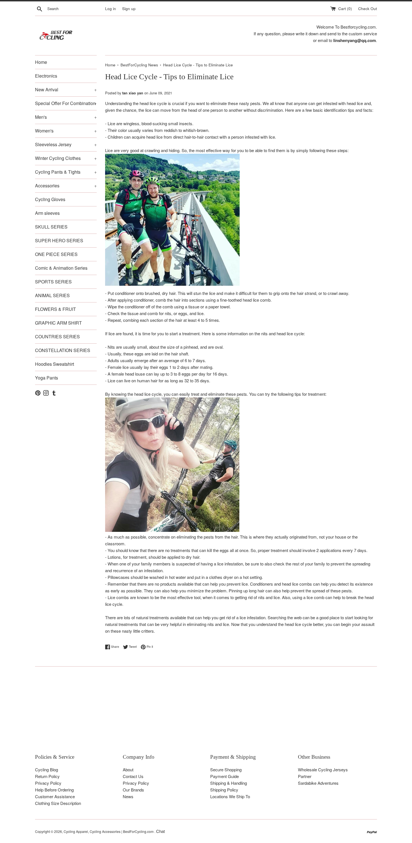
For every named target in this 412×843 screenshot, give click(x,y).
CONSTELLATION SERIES (62, 350)
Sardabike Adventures (318, 783)
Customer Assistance (55, 796)
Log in (110, 8)
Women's (66, 130)
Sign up (129, 8)
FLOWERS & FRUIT (55, 309)
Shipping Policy (224, 790)
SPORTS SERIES (53, 281)
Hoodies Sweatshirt (54, 364)
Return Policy (47, 776)
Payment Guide (224, 776)
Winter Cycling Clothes (66, 158)
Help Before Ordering (54, 790)
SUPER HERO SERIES (59, 240)
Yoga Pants (46, 377)
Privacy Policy (48, 783)
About (128, 769)
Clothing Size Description (58, 803)
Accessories (66, 185)
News (128, 796)
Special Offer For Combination (66, 103)
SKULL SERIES (51, 226)
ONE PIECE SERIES (56, 254)
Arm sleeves (47, 213)
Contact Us (133, 776)
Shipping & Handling (228, 783)
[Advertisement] (203, 714)
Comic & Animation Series (61, 268)
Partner (304, 776)
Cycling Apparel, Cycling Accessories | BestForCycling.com (109, 831)
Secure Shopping (226, 769)
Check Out (367, 8)
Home (41, 62)
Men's (66, 117)
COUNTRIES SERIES (57, 336)
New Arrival (66, 89)
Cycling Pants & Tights (66, 172)
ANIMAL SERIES (52, 295)
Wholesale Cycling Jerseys (323, 769)
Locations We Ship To (230, 796)
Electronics (46, 76)
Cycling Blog (46, 769)
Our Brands (133, 790)
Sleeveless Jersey (66, 144)
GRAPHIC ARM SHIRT (58, 323)
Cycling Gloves (50, 199)
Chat (160, 831)
